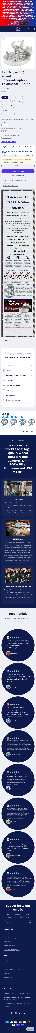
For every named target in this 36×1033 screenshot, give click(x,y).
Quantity (4, 110)
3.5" (5, 106)
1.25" (19, 97)
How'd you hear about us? (10, 135)
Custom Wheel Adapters (15, 1028)
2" (12, 101)
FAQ (5, 982)
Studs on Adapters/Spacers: (11, 128)
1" (12, 97)
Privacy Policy (8, 977)
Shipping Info (8, 973)
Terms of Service (9, 965)
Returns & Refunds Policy (12, 969)
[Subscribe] (30, 922)
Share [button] (6, 340)
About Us (7, 961)
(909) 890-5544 (9, 942)
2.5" (19, 101)
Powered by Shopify (25, 1028)
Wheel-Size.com (8, 142)
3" (26, 101)
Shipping (3, 90)
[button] (2, 29)
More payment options (18, 175)
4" (11, 106)
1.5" (27, 97)
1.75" (5, 101)
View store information (10, 185)
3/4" (5, 97)
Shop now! (24, 23)
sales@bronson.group (11, 938)
